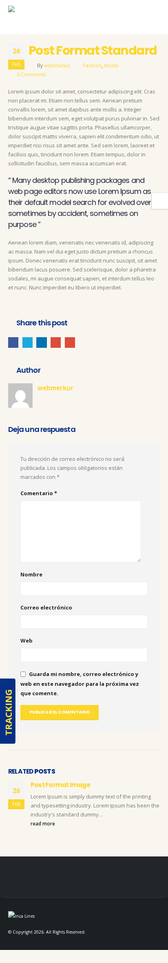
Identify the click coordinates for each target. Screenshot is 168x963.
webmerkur (57, 65)
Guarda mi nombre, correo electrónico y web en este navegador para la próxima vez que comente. (79, 683)
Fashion (92, 65)
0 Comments (31, 74)
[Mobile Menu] (151, 19)
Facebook (13, 342)
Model (111, 65)
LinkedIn (41, 342)
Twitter (27, 342)
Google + (56, 342)
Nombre (31, 574)
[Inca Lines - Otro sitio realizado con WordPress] (26, 17)
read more (43, 823)
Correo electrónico (46, 607)
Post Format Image (60, 785)
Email (70, 342)
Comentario (38, 493)
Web (26, 640)
